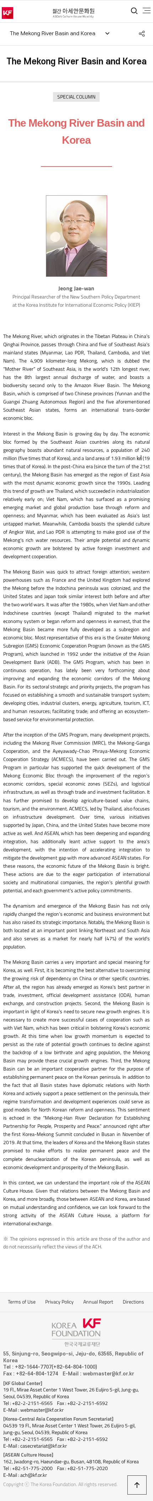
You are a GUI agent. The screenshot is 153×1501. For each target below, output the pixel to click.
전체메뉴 (146, 10)
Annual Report (98, 1302)
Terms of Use (22, 1302)
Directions (133, 1302)
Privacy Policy (59, 1302)
